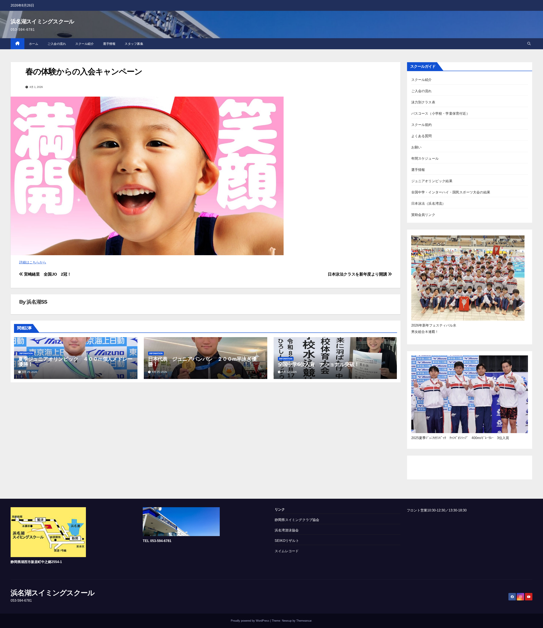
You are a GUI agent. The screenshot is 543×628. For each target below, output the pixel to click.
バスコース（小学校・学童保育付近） (440, 113)
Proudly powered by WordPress (250, 620)
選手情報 (109, 44)
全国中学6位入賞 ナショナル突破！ (318, 364)
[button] (529, 43)
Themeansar (303, 620)
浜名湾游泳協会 (287, 530)
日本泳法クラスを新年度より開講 (358, 274)
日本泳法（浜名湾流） (428, 203)
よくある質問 (421, 136)
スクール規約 (421, 125)
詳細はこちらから (32, 262)
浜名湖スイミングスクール (42, 21)
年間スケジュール (425, 158)
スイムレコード (287, 551)
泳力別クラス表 (423, 102)
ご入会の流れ (57, 44)
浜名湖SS (37, 302)
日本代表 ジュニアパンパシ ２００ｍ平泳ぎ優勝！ (202, 361)
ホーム (33, 44)
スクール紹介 (84, 44)
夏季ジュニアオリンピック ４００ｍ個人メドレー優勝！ (75, 361)
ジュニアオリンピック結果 (431, 181)
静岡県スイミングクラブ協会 (297, 520)
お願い (416, 147)
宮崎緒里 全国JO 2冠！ (47, 274)
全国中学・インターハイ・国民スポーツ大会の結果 (450, 192)
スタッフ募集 (134, 44)
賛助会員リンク (423, 215)
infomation (26, 353)
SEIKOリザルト (287, 540)
